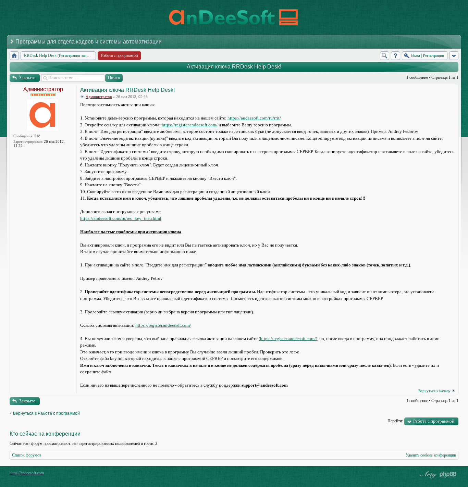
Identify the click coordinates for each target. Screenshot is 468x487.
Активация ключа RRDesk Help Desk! (234, 67)
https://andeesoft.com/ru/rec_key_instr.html (120, 218)
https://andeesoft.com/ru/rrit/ (254, 118)
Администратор (43, 89)
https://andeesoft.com (27, 473)
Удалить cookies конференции (431, 455)
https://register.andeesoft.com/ (190, 124)
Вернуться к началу (434, 391)
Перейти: (395, 421)
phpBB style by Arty (427, 474)
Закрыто (27, 77)
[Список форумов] (14, 55)
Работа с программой (433, 421)
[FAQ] (395, 55)
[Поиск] (384, 55)
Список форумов (26, 455)
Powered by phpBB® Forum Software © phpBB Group (448, 474)
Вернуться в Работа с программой (46, 413)
